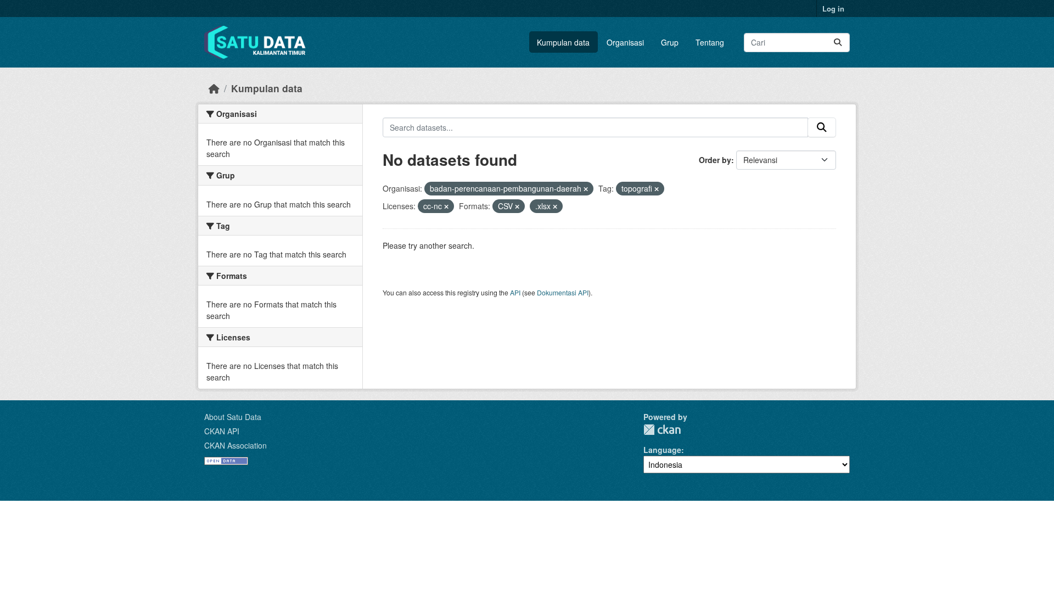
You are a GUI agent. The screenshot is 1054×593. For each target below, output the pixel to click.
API (515, 292)
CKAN (662, 429)
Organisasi (625, 42)
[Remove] (586, 188)
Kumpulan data (563, 42)
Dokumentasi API (562, 292)
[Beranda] (214, 88)
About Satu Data (232, 416)
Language (662, 449)
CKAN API (221, 431)
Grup (670, 42)
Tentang (710, 42)
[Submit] (838, 42)
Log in (833, 8)
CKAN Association (235, 445)
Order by (715, 159)
